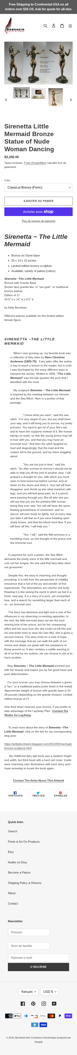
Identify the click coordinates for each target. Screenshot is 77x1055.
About (11, 893)
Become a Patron (19, 872)
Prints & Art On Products (24, 841)
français (27, 991)
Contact (13, 903)
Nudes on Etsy (17, 862)
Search (12, 831)
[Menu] (70, 25)
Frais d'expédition (35, 162)
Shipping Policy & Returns (24, 883)
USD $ (48, 991)
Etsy (11, 852)
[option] (21, 92)
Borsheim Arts (22, 1037)
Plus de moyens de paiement (38, 221)
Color (7, 180)
